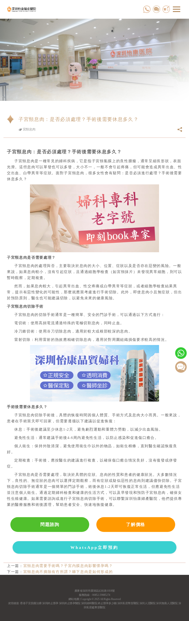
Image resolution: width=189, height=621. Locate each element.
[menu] (176, 9)
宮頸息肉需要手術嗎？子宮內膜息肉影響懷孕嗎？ (68, 566)
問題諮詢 (49, 524)
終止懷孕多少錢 (107, 603)
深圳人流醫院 (147, 603)
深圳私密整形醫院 (128, 603)
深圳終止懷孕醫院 (69, 603)
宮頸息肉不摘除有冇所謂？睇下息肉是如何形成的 (68, 572)
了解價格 (135, 524)
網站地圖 (73, 599)
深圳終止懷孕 (50, 603)
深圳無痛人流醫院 (166, 603)
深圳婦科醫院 (89, 603)
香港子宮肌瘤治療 (30, 603)
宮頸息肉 (28, 129)
